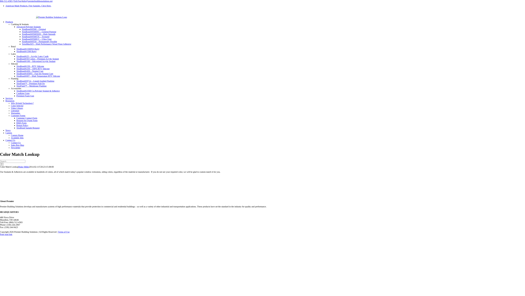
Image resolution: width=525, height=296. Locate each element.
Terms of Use (64, 232)
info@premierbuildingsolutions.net (37, 1)
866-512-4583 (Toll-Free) (11, 1)
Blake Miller (23, 167)
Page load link (6, 234)
